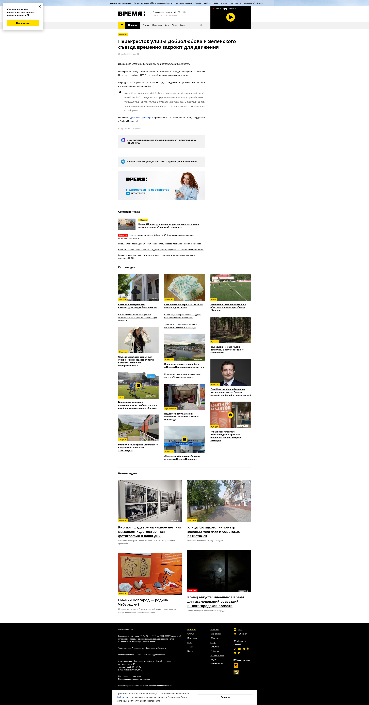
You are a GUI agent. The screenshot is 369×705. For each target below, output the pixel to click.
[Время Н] (131, 14)
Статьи (190, 634)
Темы (190, 647)
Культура (214, 647)
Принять (225, 697)
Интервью (192, 638)
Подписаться (23, 23)
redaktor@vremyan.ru (133, 670)
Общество (123, 34)
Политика (214, 629)
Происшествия (217, 655)
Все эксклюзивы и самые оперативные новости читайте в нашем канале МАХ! (161, 141)
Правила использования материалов (134, 679)
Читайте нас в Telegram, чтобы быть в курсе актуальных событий (162, 161)
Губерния (214, 651)
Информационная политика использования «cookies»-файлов (145, 686)
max (239, 653)
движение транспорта (141, 117)
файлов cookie (124, 697)
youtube (239, 648)
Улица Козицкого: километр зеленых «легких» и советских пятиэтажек (213, 529)
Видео (190, 651)
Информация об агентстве (129, 676)
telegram (243, 648)
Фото (189, 642)
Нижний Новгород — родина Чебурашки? (143, 599)
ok (247, 648)
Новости (191, 629)
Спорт (213, 642)
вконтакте (235, 648)
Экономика (215, 634)
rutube (235, 653)
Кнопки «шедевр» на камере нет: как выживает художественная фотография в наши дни (149, 529)
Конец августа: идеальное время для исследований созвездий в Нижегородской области (215, 599)
